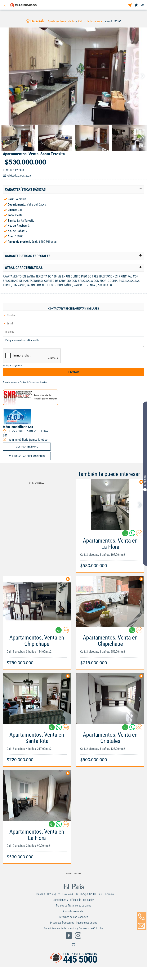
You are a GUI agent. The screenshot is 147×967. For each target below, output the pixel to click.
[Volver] (6, 5)
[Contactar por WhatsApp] (132, 535)
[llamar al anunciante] (141, 916)
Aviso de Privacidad (73, 911)
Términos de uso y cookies (73, 917)
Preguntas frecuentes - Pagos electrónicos (73, 922)
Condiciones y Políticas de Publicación (73, 900)
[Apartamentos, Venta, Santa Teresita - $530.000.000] (73, 76)
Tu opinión (144, 480)
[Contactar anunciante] (139, 535)
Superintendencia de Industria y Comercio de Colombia (73, 928)
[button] (73, 189)
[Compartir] (142, 5)
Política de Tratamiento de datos (33, 382)
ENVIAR (73, 372)
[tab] (73, 189)
